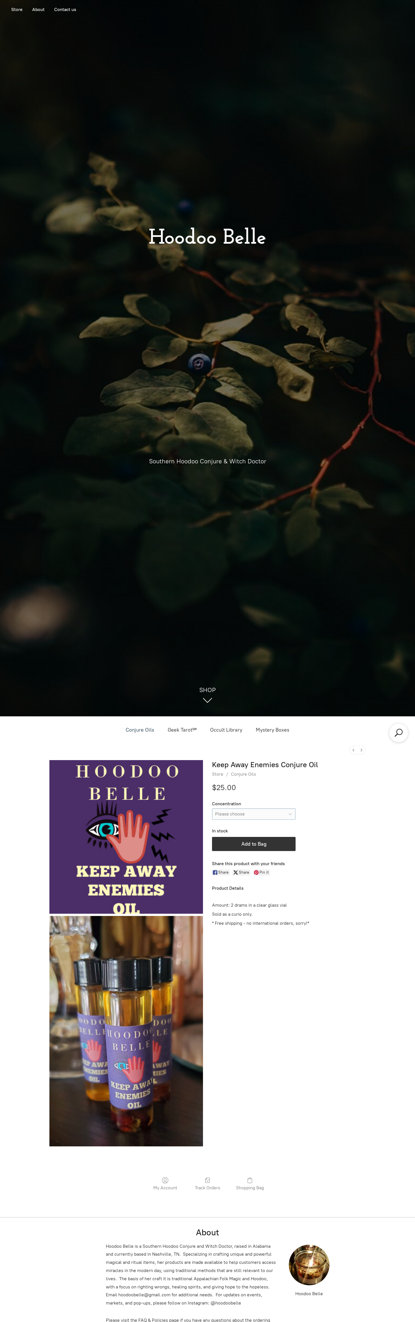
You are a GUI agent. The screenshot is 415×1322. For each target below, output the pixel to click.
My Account (165, 1187)
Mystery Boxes (272, 730)
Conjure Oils (140, 730)
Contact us (65, 9)
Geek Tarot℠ (182, 730)
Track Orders (207, 1187)
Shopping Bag (250, 1187)
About (38, 9)
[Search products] (399, 733)
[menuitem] (353, 750)
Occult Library (226, 730)
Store (17, 9)
